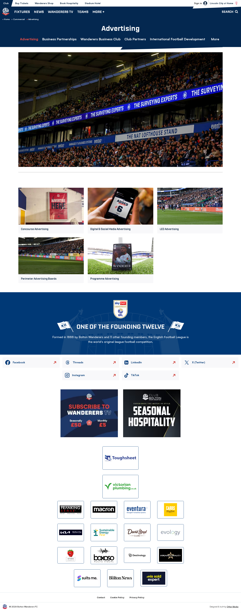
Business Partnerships (59, 39)
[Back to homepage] (6, 12)
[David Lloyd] (137, 532)
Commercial (19, 19)
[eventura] (137, 509)
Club (6, 3)
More (215, 39)
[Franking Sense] (70, 509)
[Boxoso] (104, 555)
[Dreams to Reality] (170, 555)
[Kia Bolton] (70, 532)
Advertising (29, 39)
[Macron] (104, 509)
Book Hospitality (69, 3)
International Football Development (177, 39)
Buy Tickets (21, 3)
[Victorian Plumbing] (120, 486)
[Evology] (170, 532)
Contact (101, 597)
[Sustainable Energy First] (104, 532)
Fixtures (22, 12)
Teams (82, 12)
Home (7, 19)
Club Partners (135, 39)
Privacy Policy (137, 597)
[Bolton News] (120, 578)
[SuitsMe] (87, 578)
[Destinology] (137, 555)
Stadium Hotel (92, 3)
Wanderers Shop (44, 3)
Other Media (232, 606)
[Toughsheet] (120, 458)
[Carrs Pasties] (170, 509)
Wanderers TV (60, 12)
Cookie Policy (117, 597)
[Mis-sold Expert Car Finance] (154, 578)
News (39, 12)
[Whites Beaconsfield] (70, 555)
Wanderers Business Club (100, 39)
